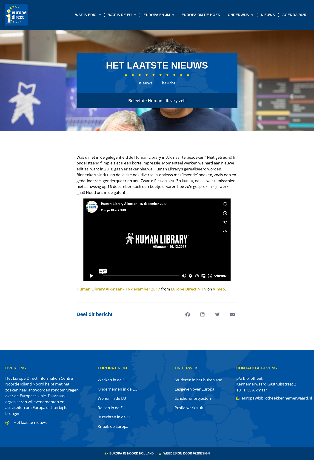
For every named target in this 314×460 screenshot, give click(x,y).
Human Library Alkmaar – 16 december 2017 (118, 289)
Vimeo (219, 289)
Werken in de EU (112, 379)
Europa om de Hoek (201, 15)
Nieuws (268, 15)
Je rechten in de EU (114, 417)
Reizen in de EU (111, 407)
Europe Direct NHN (188, 289)
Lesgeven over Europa (194, 389)
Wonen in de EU (112, 398)
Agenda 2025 (294, 15)
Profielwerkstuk (189, 407)
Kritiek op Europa (113, 426)
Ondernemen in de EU (117, 389)
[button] (187, 314)
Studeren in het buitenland (198, 379)
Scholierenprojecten (193, 398)
